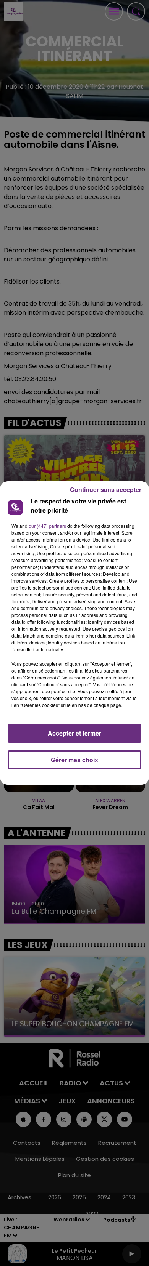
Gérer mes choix (74, 759)
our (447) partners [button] (47, 525)
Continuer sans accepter (105, 489)
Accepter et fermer (74, 733)
